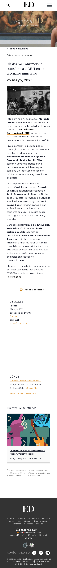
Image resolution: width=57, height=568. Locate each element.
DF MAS (32, 535)
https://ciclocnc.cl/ (18, 323)
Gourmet (46, 518)
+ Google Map (31, 388)
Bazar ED (14, 535)
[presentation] (28, 430)
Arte (19, 521)
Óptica (27, 521)
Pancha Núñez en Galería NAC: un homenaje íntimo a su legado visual (39, 472)
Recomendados (41, 521)
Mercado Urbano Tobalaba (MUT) (25, 380)
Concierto (14, 316)
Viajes (11, 521)
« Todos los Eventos (17, 48)
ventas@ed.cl (36, 564)
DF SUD (29, 538)
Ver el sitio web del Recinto (23, 393)
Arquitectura (33, 518)
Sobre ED (11, 518)
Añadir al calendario (34, 289)
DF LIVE (43, 535)
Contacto (16, 524)
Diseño (21, 518)
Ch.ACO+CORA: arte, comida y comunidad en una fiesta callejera (16, 472)
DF (23, 535)
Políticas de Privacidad (34, 524)
